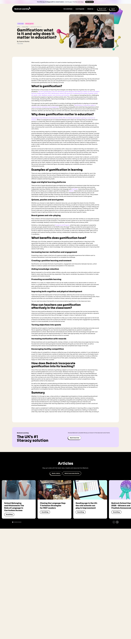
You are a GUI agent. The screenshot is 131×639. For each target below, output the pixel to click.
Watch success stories (72, 473)
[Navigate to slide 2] (13, 522)
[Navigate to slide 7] (20, 522)
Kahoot (71, 191)
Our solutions (67, 9)
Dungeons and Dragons (62, 225)
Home (18, 26)
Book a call (102, 9)
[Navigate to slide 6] (19, 522)
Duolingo (75, 189)
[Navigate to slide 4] (16, 522)
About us (90, 9)
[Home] (22, 9)
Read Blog (9, 514)
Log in (113, 9)
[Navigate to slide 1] (12, 522)
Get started (89, 2)
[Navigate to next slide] (117, 522)
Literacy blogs (25, 26)
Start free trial (74, 438)
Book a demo (56, 473)
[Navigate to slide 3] (15, 522)
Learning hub (80, 9)
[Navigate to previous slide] (114, 522)
